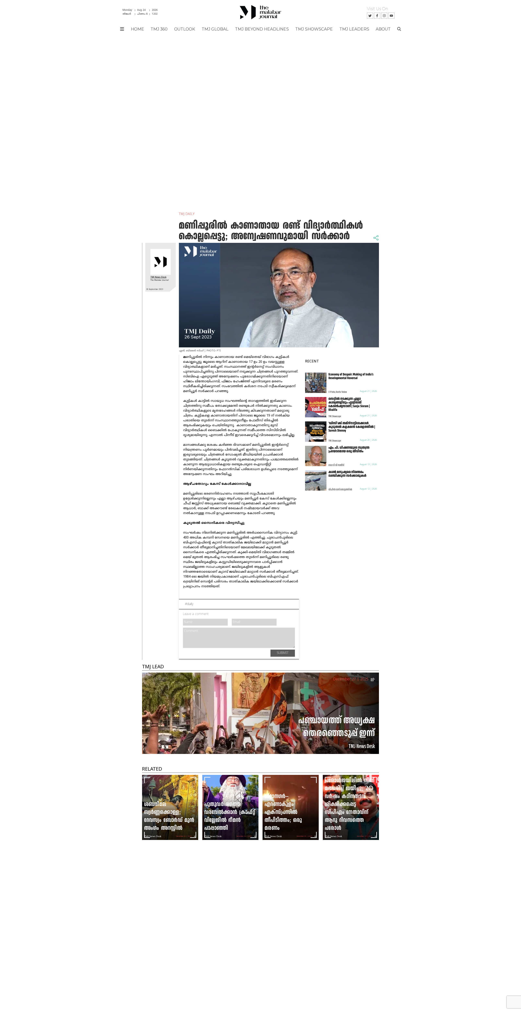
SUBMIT (283, 653)
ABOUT (383, 29)
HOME (137, 29)
